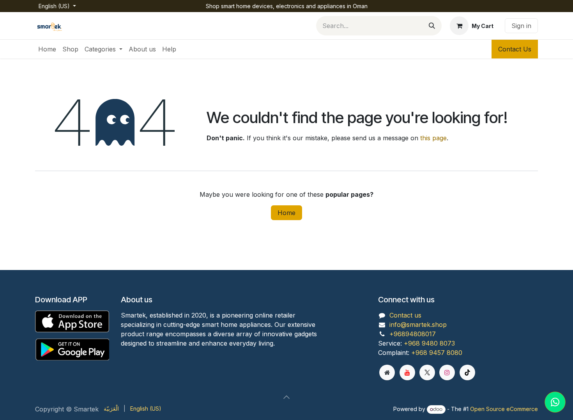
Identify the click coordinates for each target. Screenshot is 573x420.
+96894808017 (412, 334)
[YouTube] (407, 372)
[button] (286, 397)
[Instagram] (447, 372)
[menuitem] (47, 49)
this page (433, 138)
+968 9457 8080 (436, 352)
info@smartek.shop (418, 324)
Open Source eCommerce (504, 409)
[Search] (432, 25)
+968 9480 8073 (429, 343)
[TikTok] (467, 372)
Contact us (405, 315)
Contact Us (514, 49)
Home (286, 213)
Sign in (521, 26)
